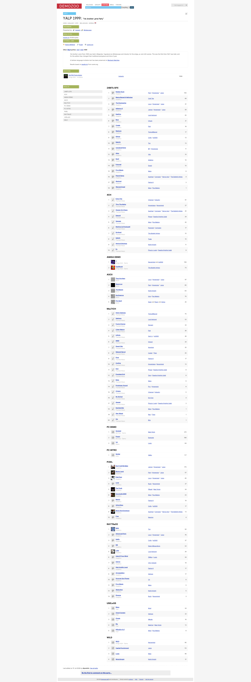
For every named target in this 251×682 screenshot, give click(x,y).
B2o (149, 420)
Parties (105, 5)
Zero (149, 375)
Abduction (119, 590)
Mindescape (87, 30)
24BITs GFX (68, 91)
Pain (149, 93)
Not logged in (178, 5)
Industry (77, 30)
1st (117, 442)
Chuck (150, 121)
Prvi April (119, 301)
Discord (141, 679)
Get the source (149, 679)
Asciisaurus (120, 295)
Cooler (150, 353)
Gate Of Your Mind (122, 556)
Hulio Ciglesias (121, 313)
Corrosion (158, 177)
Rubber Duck (120, 92)
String (163, 302)
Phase (150, 216)
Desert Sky (119, 346)
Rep (149, 414)
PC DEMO (67, 106)
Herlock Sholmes (121, 243)
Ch (149, 579)
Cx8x (150, 137)
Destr (150, 302)
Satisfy (118, 238)
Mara (149, 171)
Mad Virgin (151, 432)
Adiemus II (119, 108)
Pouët (81, 44)
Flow (117, 357)
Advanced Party (121, 534)
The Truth (119, 488)
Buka (117, 380)
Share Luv (119, 284)
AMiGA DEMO (68, 97)
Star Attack (119, 413)
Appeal (118, 402)
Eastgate (151, 437)
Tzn (149, 529)
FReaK (150, 489)
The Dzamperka (121, 103)
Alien (117, 153)
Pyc (149, 386)
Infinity (118, 335)
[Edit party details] (186, 13)
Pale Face (119, 477)
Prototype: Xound (122, 385)
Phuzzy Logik (152, 250)
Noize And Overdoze (122, 510)
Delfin (118, 539)
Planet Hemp (120, 176)
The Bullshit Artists (176, 177)
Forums (118, 5)
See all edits (94, 668)
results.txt (66, 37)
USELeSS (67, 117)
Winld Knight (120, 659)
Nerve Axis (165, 177)
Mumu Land (120, 471)
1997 (78, 50)
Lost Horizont (152, 115)
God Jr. (150, 336)
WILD (117, 641)
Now (117, 120)
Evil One (150, 398)
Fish (149, 126)
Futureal (118, 164)
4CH (65, 94)
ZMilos (150, 557)
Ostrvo (118, 562)
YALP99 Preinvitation (75, 75)
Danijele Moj (120, 408)
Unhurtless (119, 505)
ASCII (66, 100)
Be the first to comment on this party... (97, 673)
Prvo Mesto (119, 170)
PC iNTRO (67, 108)
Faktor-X (151, 182)
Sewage (118, 221)
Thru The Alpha (121, 204)
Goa (117, 369)
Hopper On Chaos (122, 210)
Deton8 (118, 215)
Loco (149, 104)
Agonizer (151, 347)
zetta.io (131, 679)
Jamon (150, 109)
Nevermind (160, 205)
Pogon (118, 436)
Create (118, 125)
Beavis (118, 499)
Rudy (156, 302)
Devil (117, 159)
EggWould (119, 266)
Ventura (150, 574)
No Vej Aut (119, 396)
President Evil (120, 374)
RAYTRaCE (67, 114)
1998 (81, 50)
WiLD (66, 120)
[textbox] (103, 7)
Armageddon (120, 573)
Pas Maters (156, 188)
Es (116, 249)
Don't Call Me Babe (122, 466)
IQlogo (118, 136)
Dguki (150, 165)
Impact (150, 342)
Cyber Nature (120, 329)
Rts (117, 624)
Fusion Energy (120, 324)
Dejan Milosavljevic (154, 546)
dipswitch (86, 668)
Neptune (118, 131)
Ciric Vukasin (152, 563)
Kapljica (118, 114)
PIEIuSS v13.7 (120, 629)
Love (117, 482)
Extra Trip (119, 199)
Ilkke (149, 188)
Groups (97, 5)
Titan (155, 353)
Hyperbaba (151, 205)
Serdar (118, 454)
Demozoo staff (105, 679)
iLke (149, 296)
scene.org (90, 44)
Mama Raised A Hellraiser (124, 97)
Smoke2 (118, 431)
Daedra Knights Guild (160, 216)
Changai (150, 200)
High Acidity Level (122, 567)
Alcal (149, 608)
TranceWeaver (152, 132)
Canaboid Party (121, 148)
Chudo (118, 618)
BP (149, 149)
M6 (117, 545)
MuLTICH (67, 103)
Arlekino (150, 160)
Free (117, 516)
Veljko (150, 455)
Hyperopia (155, 93)
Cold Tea (151, 98)
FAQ (136, 679)
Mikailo (150, 619)
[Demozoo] (69, 6)
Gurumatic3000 (121, 494)
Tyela (150, 239)
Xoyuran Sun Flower (122, 578)
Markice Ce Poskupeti (123, 227)
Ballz (117, 528)
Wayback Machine (113, 60)
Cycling (118, 363)
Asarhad (150, 177)
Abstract (118, 181)
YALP (69, 50)
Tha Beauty (119, 289)
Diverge (118, 595)
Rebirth (118, 142)
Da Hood (118, 232)
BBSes (112, 5)
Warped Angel (120, 187)
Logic (150, 443)
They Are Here (120, 278)
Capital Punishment (122, 648)
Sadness (118, 318)
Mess (117, 607)
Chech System (120, 613)
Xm (117, 419)
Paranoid (151, 228)
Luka (117, 550)
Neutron (150, 517)
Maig (149, 654)
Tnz (149, 143)
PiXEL (66, 111)
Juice (162, 93)
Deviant (150, 325)
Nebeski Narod (121, 352)
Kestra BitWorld (70, 44)
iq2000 (155, 137)
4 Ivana (118, 391)
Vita (149, 154)
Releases (89, 5)
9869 (117, 341)
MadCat (150, 625)
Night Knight (152, 244)
